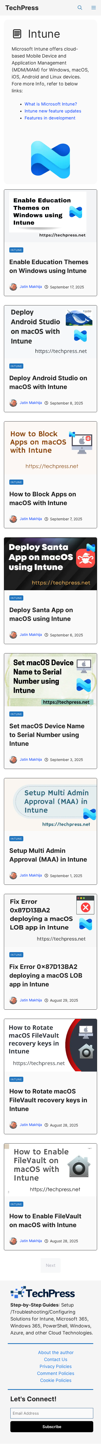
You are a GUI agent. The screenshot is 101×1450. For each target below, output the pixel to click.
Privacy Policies (56, 1366)
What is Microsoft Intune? (51, 104)
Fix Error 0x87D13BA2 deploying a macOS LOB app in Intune (45, 975)
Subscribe (51, 1426)
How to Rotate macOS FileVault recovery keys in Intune (48, 1100)
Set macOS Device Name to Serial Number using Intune (46, 734)
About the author (56, 1352)
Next (50, 1265)
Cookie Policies (55, 1380)
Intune (16, 250)
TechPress (22, 8)
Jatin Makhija (31, 286)
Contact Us (55, 1359)
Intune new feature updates (53, 111)
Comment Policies (55, 1373)
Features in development (50, 117)
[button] (80, 8)
